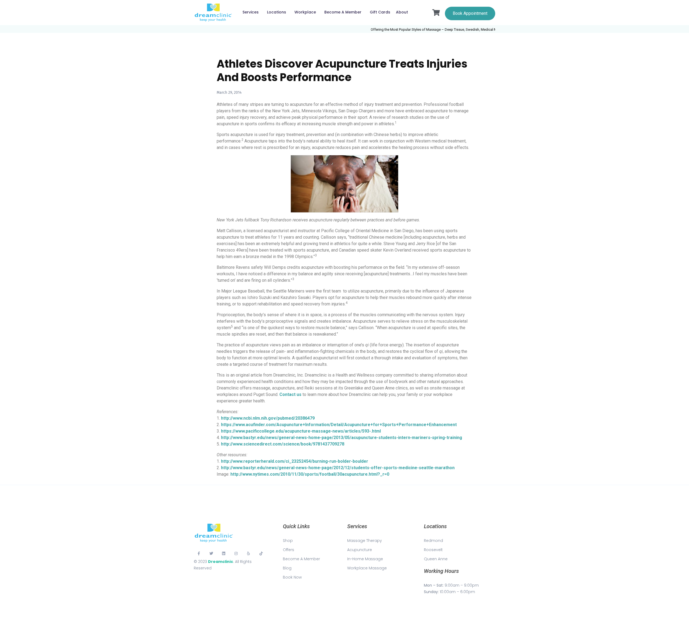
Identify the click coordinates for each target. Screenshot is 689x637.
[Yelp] (249, 553)
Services (250, 12)
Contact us (290, 394)
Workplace (305, 12)
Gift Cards (380, 12)
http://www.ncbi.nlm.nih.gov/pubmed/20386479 (268, 418)
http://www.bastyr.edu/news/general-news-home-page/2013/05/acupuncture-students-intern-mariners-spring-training (341, 437)
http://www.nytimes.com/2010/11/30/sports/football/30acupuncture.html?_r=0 (309, 474)
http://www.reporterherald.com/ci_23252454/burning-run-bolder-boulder (294, 461)
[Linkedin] (224, 553)
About (402, 12)
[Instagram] (236, 553)
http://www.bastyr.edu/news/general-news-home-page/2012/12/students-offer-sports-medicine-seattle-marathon (338, 467)
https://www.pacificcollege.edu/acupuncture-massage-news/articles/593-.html (301, 431)
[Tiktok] (261, 553)
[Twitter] (211, 553)
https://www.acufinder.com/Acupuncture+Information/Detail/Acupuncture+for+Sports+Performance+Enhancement (339, 424)
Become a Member (342, 12)
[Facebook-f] (198, 553)
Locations (276, 12)
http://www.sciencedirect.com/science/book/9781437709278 (282, 444)
